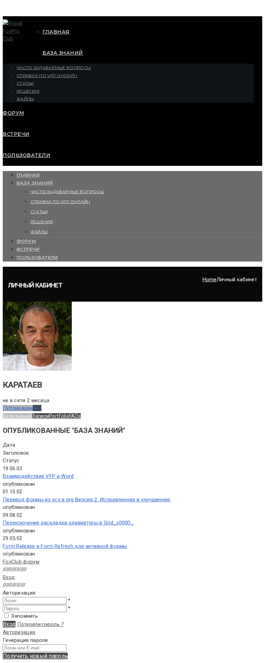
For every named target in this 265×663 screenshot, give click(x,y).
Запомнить (24, 616)
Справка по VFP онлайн (47, 75)
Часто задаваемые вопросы (54, 67)
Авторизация (19, 632)
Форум (13, 113)
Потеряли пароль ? (40, 624)
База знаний (62, 53)
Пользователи (26, 155)
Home (210, 279)
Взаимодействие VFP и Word (38, 476)
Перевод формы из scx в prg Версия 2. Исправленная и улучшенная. (87, 499)
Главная (56, 32)
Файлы (25, 98)
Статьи (25, 83)
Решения (28, 91)
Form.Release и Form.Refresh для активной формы (65, 546)
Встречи (16, 134)
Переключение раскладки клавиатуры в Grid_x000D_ (68, 523)
